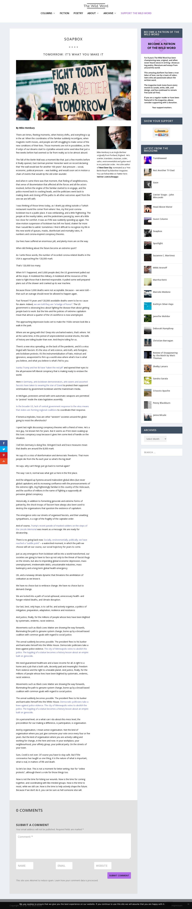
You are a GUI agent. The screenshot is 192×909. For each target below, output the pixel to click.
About (91, 13)
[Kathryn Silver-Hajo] (148, 306)
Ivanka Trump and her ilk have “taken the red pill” (39, 367)
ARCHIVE (108, 13)
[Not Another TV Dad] (148, 172)
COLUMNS (46, 13)
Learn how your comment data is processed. (76, 880)
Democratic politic (69, 701)
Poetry (78, 13)
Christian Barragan (163, 340)
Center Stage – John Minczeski (163, 196)
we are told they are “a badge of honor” (53, 304)
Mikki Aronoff (160, 267)
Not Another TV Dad (163, 170)
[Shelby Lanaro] (148, 368)
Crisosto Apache (161, 390)
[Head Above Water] (148, 209)
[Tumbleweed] (148, 160)
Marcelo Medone (161, 291)
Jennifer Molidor (161, 316)
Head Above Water (162, 206)
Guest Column (160, 219)
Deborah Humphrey (163, 328)
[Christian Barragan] (148, 342)
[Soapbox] (148, 233)
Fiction (64, 13)
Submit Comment (119, 875)
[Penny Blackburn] (148, 405)
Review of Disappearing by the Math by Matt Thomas (165, 355)
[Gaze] (148, 184)
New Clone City (105, 167)
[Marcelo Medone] (148, 294)
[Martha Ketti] (148, 282)
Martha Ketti (160, 279)
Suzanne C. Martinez (164, 255)
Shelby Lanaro (160, 366)
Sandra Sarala (160, 378)
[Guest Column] (148, 221)
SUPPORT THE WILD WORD (136, 13)
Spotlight (158, 243)
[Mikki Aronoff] (148, 269)
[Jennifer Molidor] (148, 318)
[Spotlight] (148, 245)
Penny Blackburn (161, 402)
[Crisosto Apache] (148, 392)
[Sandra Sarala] (148, 380)
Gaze (155, 182)
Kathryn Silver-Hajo (163, 304)
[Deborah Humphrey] (148, 330)
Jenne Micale (159, 415)
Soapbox (157, 231)
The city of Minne (52, 648)
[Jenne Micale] (148, 417)
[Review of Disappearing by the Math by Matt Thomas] (148, 354)
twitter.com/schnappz (107, 176)
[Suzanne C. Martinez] (148, 257)
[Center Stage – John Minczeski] (148, 196)
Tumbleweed (159, 158)
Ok (169, 904)
